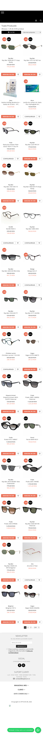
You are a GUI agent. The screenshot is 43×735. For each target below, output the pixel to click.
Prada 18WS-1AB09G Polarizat (32, 398)
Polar (10, 142)
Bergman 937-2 (11, 608)
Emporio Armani (11, 395)
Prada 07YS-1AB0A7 (10, 439)
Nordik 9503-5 (11, 229)
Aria (32, 564)
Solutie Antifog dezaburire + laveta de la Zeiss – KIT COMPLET (10, 103)
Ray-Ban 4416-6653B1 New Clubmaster (11, 482)
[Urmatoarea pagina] (38, 627)
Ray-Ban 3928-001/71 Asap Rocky (11, 61)
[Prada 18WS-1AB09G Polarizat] (32, 383)
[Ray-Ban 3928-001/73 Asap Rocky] (32, 173)
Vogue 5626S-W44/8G (32, 608)
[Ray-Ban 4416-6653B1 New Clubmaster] (10, 468)
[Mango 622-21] (32, 257)
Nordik (11, 227)
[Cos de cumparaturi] (36, 21)
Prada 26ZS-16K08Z (32, 482)
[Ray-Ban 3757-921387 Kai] (32, 46)
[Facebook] (19, 665)
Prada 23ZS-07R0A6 (10, 524)
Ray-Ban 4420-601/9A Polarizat (32, 525)
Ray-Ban (10, 58)
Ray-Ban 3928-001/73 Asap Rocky (32, 188)
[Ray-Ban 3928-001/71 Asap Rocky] (10, 46)
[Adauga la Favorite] (18, 74)
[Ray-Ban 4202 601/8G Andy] (10, 257)
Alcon (32, 100)
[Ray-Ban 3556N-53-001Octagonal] (10, 552)
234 (35, 627)
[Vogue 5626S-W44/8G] (32, 594)
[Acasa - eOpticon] (22, 17)
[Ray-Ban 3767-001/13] (10, 173)
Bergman (11, 606)
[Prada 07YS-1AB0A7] (10, 426)
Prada (32, 395)
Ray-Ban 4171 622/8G (32, 313)
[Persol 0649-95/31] (32, 426)
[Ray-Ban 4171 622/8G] (32, 299)
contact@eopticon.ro (22, 679)
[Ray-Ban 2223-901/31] (32, 131)
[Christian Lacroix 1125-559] (10, 341)
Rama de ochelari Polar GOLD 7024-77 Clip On (10, 145)
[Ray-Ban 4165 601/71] (10, 299)
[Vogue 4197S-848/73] (32, 341)
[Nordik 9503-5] (10, 215)
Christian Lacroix (11, 353)
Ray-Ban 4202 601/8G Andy (11, 271)
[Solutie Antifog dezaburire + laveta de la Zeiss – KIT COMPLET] (10, 89)
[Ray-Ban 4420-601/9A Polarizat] (32, 510)
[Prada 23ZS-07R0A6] (10, 510)
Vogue (32, 353)
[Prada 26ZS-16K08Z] (32, 468)
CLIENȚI (21, 690)
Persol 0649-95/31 (32, 439)
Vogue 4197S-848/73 (32, 355)
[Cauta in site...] (40, 21)
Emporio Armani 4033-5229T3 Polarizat (10, 398)
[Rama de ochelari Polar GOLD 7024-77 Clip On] (10, 131)
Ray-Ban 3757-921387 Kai (32, 60)
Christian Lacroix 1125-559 (11, 355)
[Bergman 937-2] (10, 594)
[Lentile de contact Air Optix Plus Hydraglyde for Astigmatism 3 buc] (32, 89)
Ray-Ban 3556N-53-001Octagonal (10, 567)
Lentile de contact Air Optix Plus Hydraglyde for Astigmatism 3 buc (32, 103)
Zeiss (10, 100)
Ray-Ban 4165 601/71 (11, 313)
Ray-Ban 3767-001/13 (11, 187)
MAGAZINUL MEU (20, 685)
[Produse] (2, 13)
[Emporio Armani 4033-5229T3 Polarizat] (10, 383)
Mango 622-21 (32, 271)
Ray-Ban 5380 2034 (32, 229)
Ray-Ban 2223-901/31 (32, 144)
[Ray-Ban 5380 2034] (32, 215)
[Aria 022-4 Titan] (32, 552)
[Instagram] (23, 665)
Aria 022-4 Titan (32, 566)
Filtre (12, 32)
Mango (32, 269)
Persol (32, 437)
